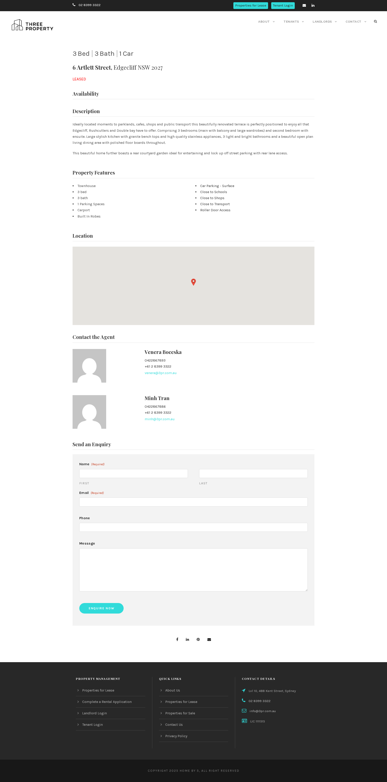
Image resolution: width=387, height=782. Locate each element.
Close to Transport (215, 204)
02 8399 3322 (90, 5)
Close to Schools (213, 192)
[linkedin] (313, 5)
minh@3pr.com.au (160, 419)
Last (203, 483)
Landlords (322, 21)
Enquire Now (101, 608)
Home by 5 (189, 771)
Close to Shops (212, 198)
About (264, 21)
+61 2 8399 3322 (158, 366)
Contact (353, 21)
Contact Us (174, 724)
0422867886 (155, 406)
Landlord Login (94, 713)
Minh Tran (157, 398)
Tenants (291, 21)
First (84, 483)
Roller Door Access (215, 210)
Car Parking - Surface (217, 186)
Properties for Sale (180, 713)
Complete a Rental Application (107, 702)
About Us (172, 690)
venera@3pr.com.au (161, 373)
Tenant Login (283, 5)
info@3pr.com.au (262, 711)
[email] (304, 5)
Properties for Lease (250, 5)
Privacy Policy (176, 736)
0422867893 (155, 360)
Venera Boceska (163, 352)
